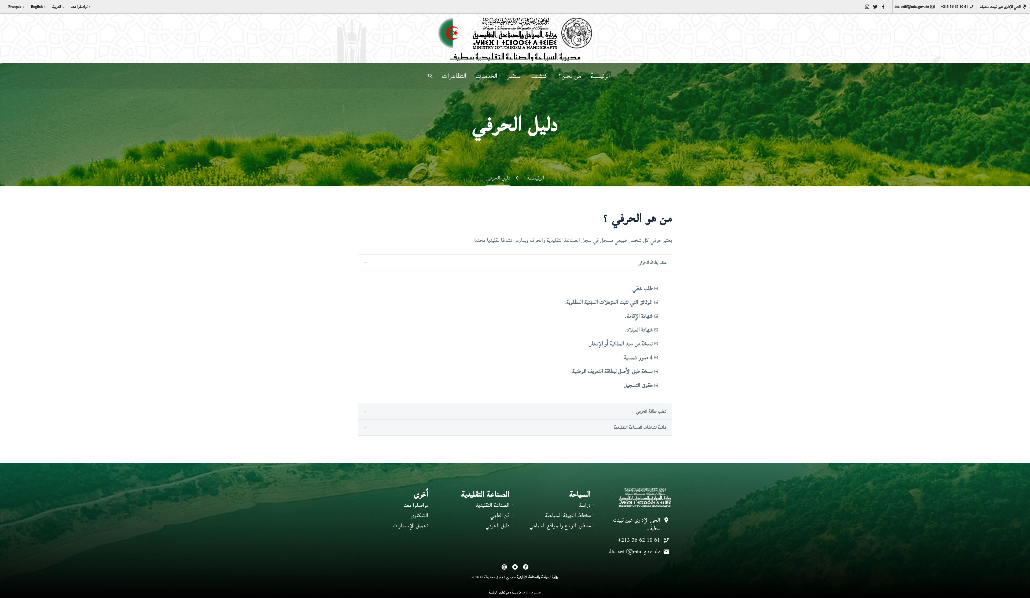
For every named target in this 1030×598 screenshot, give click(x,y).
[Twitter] (875, 7)
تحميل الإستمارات (410, 525)
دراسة (585, 505)
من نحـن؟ (569, 76)
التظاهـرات (454, 76)
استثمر (514, 76)
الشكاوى (419, 515)
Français (14, 6)
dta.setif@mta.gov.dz (912, 6)
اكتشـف (540, 76)
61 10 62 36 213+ (954, 6)
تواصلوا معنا (79, 6)
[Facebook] (883, 7)
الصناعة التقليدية (492, 505)
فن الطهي (499, 515)
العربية (56, 6)
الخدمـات (486, 76)
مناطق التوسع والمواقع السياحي (560, 525)
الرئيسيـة (600, 76)
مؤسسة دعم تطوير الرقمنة (505, 592)
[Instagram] (867, 7)
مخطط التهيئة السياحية (568, 515)
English (37, 6)
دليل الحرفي (497, 525)
